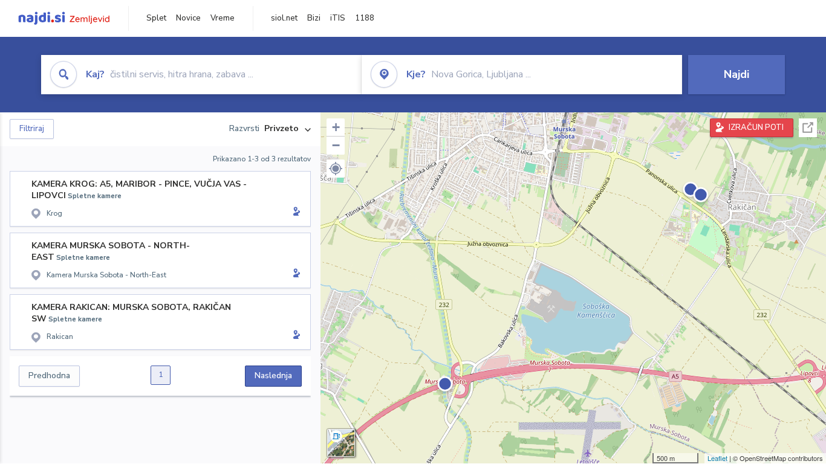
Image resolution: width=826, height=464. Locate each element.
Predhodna (49, 375)
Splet (156, 18)
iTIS (337, 18)
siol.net (284, 18)
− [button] (336, 145)
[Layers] (341, 443)
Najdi (736, 74)
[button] (336, 169)
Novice (188, 18)
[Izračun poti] (294, 212)
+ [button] (336, 127)
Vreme (222, 18)
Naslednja (273, 375)
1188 (364, 18)
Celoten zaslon (808, 127)
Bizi (313, 18)
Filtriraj (31, 128)
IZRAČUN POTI (756, 127)
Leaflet (717, 458)
